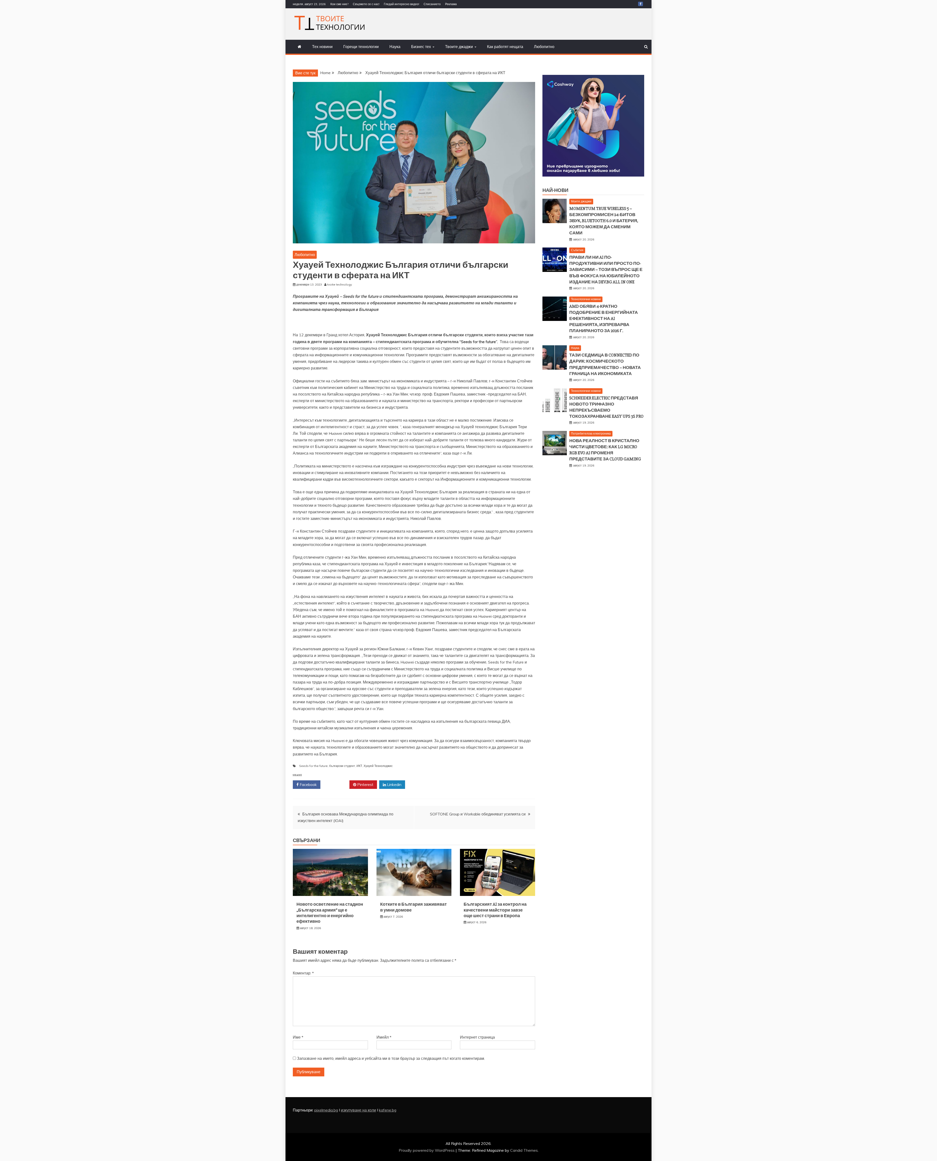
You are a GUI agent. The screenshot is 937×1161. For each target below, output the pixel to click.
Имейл (384, 1037)
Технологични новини (586, 299)
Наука (394, 46)
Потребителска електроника (591, 433)
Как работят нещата (505, 46)
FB (640, 4)
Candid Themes (524, 1150)
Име (298, 1037)
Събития (577, 250)
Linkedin (393, 784)
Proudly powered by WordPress (427, 1150)
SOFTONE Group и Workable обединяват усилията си (478, 814)
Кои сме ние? (339, 4)
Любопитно (544, 46)
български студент (342, 766)
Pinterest (364, 784)
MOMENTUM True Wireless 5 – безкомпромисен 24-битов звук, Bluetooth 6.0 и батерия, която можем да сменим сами (603, 221)
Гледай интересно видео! (401, 4)
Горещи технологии (361, 46)
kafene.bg (387, 1110)
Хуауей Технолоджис (378, 766)
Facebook (308, 784)
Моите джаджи (581, 201)
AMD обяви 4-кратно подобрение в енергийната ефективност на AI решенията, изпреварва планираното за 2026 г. (603, 319)
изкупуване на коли (358, 1110)
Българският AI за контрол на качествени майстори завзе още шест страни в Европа (495, 910)
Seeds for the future (313, 766)
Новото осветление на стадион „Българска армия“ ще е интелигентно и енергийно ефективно (329, 913)
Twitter (337, 784)
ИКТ (359, 766)
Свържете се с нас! (366, 4)
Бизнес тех (421, 46)
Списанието (432, 4)
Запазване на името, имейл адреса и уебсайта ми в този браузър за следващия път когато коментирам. (391, 1058)
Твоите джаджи (459, 46)
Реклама (451, 4)
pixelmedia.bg (326, 1110)
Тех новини (322, 46)
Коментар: (303, 973)
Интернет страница (477, 1037)
